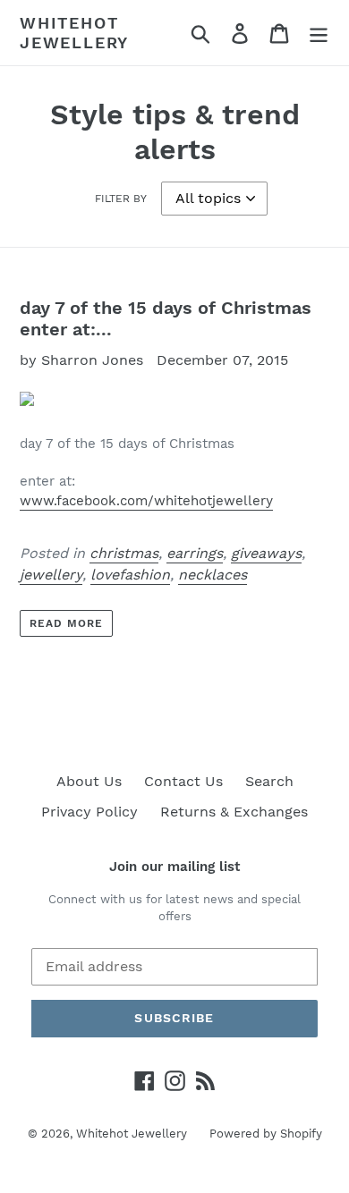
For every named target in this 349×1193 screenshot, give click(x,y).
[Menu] (318, 33)
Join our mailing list (174, 867)
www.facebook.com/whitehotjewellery (146, 501)
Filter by (121, 198)
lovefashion (130, 574)
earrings (194, 553)
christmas (123, 553)
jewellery (51, 574)
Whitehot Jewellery (74, 32)
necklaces (212, 574)
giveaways (266, 553)
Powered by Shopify (265, 1133)
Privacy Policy (89, 811)
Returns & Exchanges (234, 811)
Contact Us (183, 781)
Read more (66, 623)
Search (269, 781)
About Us (89, 781)
